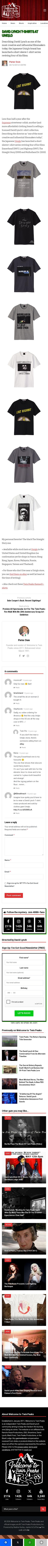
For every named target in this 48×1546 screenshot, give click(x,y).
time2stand (18, 693)
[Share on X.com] (17, 1542)
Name (8, 860)
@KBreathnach (20, 793)
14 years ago (27, 680)
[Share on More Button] (41, 1542)
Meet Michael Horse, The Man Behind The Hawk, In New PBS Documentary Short (31, 1082)
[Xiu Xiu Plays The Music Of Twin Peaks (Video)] (24, 1132)
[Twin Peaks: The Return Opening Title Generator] (9, 1041)
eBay (22, 744)
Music (8, 1118)
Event (8, 1153)
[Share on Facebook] (5, 1542)
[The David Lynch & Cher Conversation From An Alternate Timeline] (9, 1055)
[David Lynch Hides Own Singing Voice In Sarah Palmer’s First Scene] (24, 1381)
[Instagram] (28, 655)
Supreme (6, 122)
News (8, 1189)
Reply (17, 687)
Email (8, 871)
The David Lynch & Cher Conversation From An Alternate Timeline (32, 1054)
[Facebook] (19, 655)
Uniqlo (18, 141)
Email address (24, 978)
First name (24, 958)
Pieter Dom (14, 62)
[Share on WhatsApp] (29, 1542)
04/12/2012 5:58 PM (17, 65)
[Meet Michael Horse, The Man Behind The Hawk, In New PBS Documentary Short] (9, 1083)
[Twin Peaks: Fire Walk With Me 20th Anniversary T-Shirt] (24, 1310)
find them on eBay (18, 574)
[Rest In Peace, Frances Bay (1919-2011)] (24, 1239)
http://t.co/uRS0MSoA (23, 810)
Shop (8, 1296)
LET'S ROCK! (24, 1013)
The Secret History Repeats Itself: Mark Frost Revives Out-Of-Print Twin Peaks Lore (31, 1068)
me (28, 1530)
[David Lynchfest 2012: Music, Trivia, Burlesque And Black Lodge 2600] (24, 1167)
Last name (24, 968)
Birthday (24, 988)
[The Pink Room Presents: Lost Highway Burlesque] (24, 1274)
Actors (8, 1225)
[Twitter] (23, 655)
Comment (10, 835)
